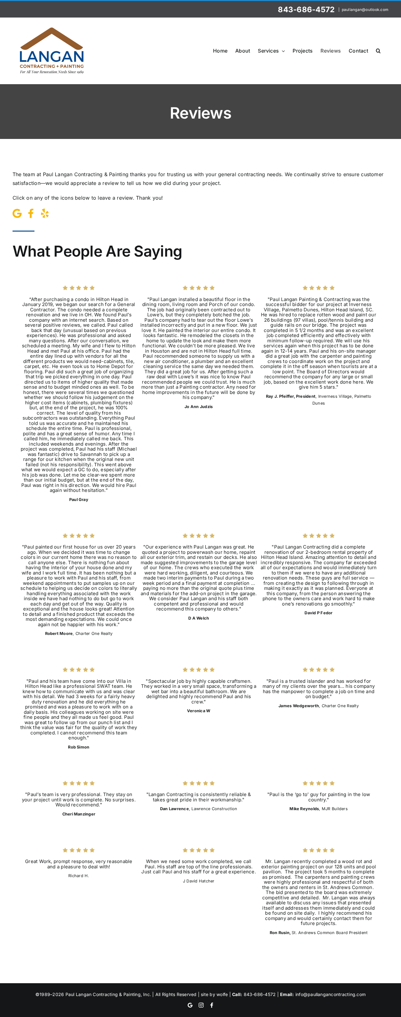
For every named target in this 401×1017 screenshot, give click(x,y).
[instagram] (201, 1005)
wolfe (222, 994)
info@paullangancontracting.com (330, 994)
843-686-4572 (307, 9)
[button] (378, 51)
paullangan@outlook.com (365, 9)
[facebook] (31, 213)
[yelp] (44, 213)
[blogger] (17, 213)
